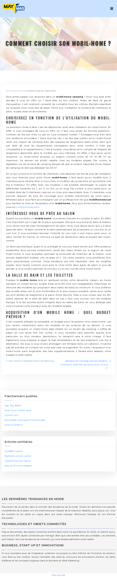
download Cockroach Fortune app (25, 420)
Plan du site (58, 575)
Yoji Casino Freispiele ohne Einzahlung (31, 361)
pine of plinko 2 (14, 424)
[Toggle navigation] (112, 9)
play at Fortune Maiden (18, 465)
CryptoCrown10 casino (18, 460)
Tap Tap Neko (13, 405)
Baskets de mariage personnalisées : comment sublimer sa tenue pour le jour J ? (84, 365)
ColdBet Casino (14, 451)
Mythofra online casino (18, 456)
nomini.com (11, 415)
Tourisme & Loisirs (17, 91)
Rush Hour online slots (18, 410)
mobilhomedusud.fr (28, 207)
